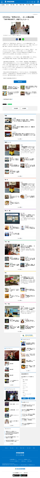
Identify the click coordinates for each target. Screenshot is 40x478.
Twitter (30, 2)
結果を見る (32, 398)
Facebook (27, 2)
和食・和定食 (25, 379)
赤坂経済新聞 (9, 2)
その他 (24, 395)
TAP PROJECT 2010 (7, 99)
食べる (7, 4)
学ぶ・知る (28, 4)
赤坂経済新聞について (13, 459)
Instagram (32, 2)
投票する (24, 398)
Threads (34, 2)
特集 (33, 4)
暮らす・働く (22, 4)
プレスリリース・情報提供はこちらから (24, 459)
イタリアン (25, 383)
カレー (24, 388)
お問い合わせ (26, 472)
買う (17, 4)
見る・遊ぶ (12, 4)
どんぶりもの (25, 390)
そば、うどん (25, 386)
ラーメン (24, 385)
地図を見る (20, 81)
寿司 (23, 392)
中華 (23, 381)
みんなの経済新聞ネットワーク (20, 469)
